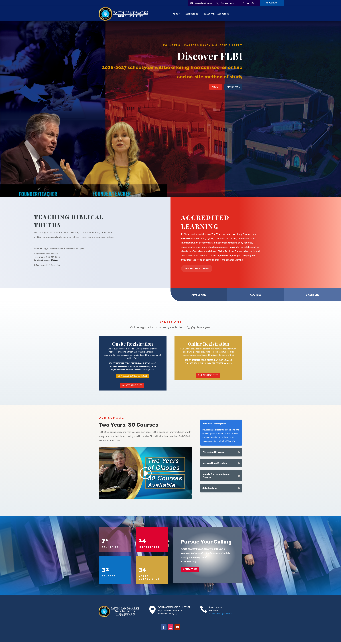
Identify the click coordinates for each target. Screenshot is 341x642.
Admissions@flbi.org (49, 260)
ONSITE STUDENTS (132, 385)
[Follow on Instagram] (252, 3)
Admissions (192, 14)
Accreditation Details (197, 268)
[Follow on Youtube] (248, 3)
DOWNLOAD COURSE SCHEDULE (132, 376)
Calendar (209, 14)
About (176, 14)
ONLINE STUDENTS (208, 375)
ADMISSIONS (233, 87)
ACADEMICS (223, 14)
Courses (255, 294)
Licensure (312, 294)
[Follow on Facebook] (243, 3)
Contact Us (190, 569)
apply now (271, 3)
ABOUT (216, 87)
